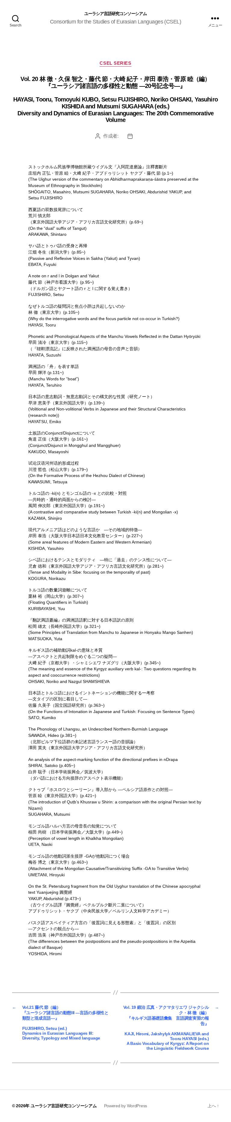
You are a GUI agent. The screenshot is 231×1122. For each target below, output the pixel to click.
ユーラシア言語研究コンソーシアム (115, 13)
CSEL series (115, 63)
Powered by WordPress (125, 1105)
